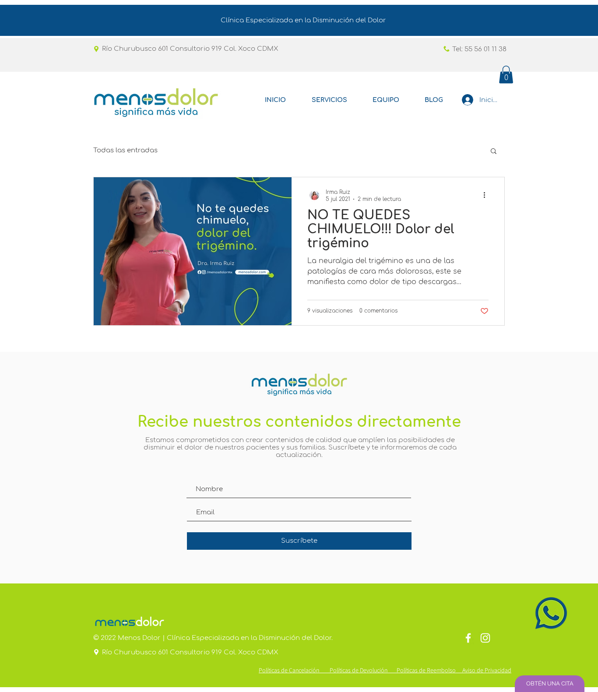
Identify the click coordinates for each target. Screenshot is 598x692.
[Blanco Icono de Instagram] (485, 638)
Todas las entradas (125, 150)
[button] (506, 75)
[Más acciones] (487, 195)
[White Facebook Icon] (468, 638)
